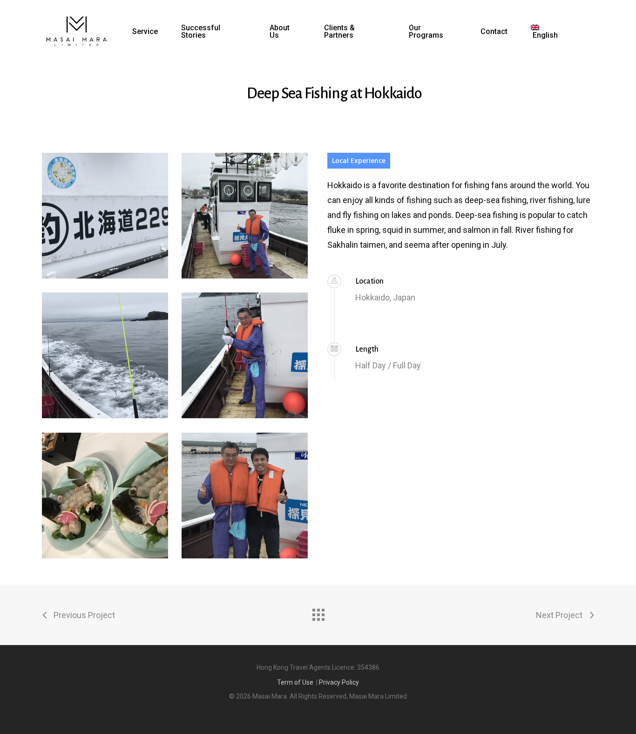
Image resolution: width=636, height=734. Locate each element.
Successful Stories (200, 31)
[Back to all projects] (318, 612)
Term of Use (295, 682)
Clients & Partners (339, 31)
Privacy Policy (339, 682)
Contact (493, 31)
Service (145, 31)
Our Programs (426, 31)
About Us (280, 31)
